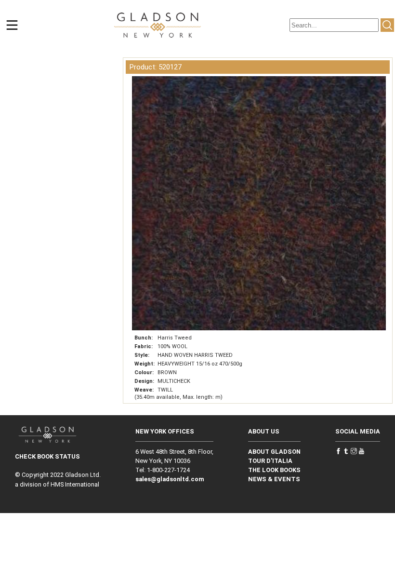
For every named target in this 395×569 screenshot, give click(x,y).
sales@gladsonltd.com (169, 479)
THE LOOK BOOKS (274, 470)
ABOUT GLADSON (274, 451)
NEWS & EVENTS (274, 479)
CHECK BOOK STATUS (47, 456)
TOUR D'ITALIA (270, 460)
